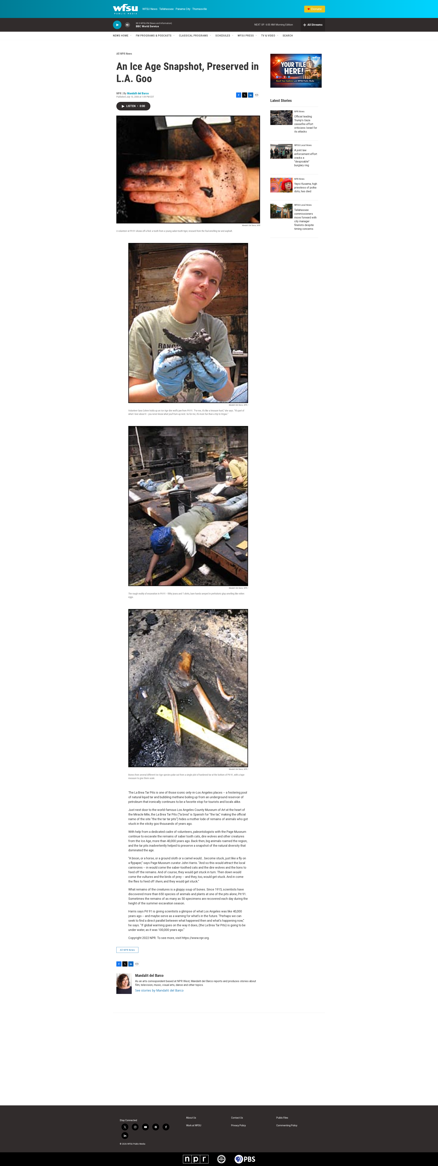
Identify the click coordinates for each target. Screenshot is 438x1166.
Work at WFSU (193, 1125)
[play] (117, 25)
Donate (316, 9)
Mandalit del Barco (138, 93)
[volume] (127, 25)
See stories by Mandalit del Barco (159, 990)
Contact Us (237, 1118)
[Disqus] (219, 1059)
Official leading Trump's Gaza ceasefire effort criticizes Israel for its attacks (305, 124)
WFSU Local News (303, 145)
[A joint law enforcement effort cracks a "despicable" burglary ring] (281, 151)
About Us (191, 1118)
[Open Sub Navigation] (131, 35)
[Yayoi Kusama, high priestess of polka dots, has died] (281, 185)
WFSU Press (246, 35)
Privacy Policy (238, 1125)
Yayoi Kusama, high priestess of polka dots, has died (305, 187)
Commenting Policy (286, 1125)
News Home (120, 35)
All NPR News (124, 53)
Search (288, 35)
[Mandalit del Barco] (124, 983)
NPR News (299, 111)
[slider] (132, 25)
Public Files (282, 1118)
